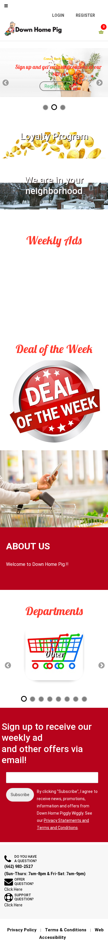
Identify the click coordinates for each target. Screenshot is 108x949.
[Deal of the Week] (54, 402)
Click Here (13, 889)
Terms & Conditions (65, 929)
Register (85, 15)
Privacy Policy (22, 929)
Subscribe (20, 794)
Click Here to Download (64, 69)
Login (58, 15)
